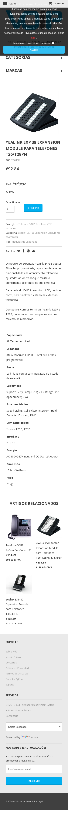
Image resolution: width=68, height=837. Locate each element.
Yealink (15, 160)
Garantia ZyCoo (14, 679)
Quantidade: (13, 202)
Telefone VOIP (27, 224)
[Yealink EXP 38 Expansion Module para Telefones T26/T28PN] (34, 112)
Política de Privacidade (18, 668)
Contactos (11, 662)
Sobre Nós (11, 651)
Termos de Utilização (17, 673)
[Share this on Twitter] (18, 250)
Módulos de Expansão (24, 241)
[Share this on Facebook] (23, 250)
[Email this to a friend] (33, 250)
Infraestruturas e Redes (18, 710)
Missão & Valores (15, 657)
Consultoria (12, 716)
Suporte (10, 684)
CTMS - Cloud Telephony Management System (30, 705)
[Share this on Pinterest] (28, 250)
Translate (34, 737)
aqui (33, 37)
